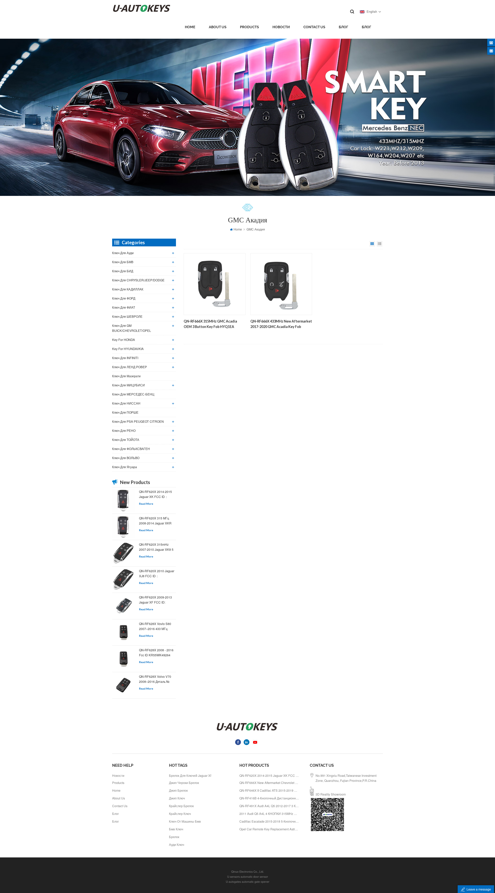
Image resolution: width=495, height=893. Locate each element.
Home (190, 27)
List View (379, 244)
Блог (343, 27)
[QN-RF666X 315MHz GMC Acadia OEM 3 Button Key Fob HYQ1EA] (214, 284)
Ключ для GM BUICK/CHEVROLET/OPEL (131, 328)
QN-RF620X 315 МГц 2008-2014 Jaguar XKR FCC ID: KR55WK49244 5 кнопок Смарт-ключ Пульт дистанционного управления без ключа (157, 521)
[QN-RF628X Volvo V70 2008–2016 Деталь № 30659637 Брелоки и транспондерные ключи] (123, 685)
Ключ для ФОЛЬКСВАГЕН (131, 448)
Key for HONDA (123, 339)
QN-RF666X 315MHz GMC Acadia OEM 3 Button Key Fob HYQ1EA (210, 324)
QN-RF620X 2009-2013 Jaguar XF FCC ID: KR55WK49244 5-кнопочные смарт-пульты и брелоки (157, 600)
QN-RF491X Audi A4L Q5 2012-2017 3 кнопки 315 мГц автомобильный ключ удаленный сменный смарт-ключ (269, 806)
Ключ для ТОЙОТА (125, 439)
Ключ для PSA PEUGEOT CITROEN (138, 421)
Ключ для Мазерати (126, 376)
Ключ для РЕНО (124, 430)
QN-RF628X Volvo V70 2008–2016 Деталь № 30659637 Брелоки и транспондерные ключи (156, 679)
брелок (174, 837)
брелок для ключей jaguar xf (190, 775)
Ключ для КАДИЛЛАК (127, 289)
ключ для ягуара (124, 467)
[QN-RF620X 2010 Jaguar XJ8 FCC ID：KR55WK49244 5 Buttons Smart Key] (123, 580)
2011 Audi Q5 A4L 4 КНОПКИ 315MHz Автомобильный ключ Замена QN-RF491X (269, 813)
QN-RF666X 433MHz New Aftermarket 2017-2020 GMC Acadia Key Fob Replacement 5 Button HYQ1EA (281, 324)
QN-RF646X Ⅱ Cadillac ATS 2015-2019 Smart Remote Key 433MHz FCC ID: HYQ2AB (269, 790)
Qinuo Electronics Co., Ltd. (247, 871)
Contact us (314, 27)
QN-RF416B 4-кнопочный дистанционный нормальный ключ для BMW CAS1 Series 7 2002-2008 (269, 798)
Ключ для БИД (122, 271)
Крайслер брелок (181, 806)
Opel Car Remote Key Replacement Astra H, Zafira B (269, 829)
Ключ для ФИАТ (123, 307)
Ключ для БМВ (122, 262)
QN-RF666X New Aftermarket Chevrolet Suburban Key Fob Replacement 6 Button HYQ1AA (269, 782)
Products (249, 27)
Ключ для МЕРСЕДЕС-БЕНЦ (133, 394)
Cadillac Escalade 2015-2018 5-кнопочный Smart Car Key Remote (269, 821)
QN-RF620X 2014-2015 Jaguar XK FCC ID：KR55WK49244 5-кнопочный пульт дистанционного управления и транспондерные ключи (156, 494)
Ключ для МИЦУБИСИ (128, 385)
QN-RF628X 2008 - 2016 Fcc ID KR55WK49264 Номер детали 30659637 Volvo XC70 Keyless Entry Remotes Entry (157, 653)
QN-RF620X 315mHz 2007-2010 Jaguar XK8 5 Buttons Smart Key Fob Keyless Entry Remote (156, 547)
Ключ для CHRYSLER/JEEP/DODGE (138, 280)
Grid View (372, 244)
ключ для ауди (123, 253)
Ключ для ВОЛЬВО (125, 458)
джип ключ (177, 798)
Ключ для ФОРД (123, 298)
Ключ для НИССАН (126, 403)
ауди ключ (176, 844)
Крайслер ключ (180, 813)
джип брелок (178, 790)
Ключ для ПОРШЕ (125, 412)
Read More (146, 503)
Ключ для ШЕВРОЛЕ (127, 316)
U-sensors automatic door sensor (247, 876)
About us (217, 27)
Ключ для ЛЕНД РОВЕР (129, 367)
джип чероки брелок (184, 782)
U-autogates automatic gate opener (247, 882)
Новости (281, 27)
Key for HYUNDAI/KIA (128, 349)
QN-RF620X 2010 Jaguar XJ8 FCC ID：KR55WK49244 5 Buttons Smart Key (156, 574)
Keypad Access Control (247, 887)
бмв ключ (176, 829)
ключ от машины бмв (185, 821)
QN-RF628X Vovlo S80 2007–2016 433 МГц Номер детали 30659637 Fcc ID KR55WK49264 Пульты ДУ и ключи (156, 626)
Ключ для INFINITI (125, 358)
